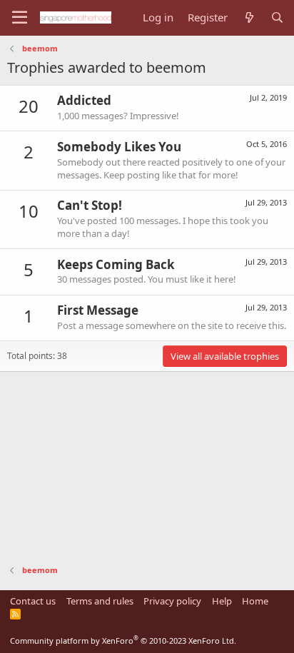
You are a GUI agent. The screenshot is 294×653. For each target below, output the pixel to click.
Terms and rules (99, 600)
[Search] (277, 17)
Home (255, 600)
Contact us (33, 600)
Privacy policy (172, 600)
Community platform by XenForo (123, 640)
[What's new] (249, 17)
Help (222, 600)
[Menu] (19, 18)
